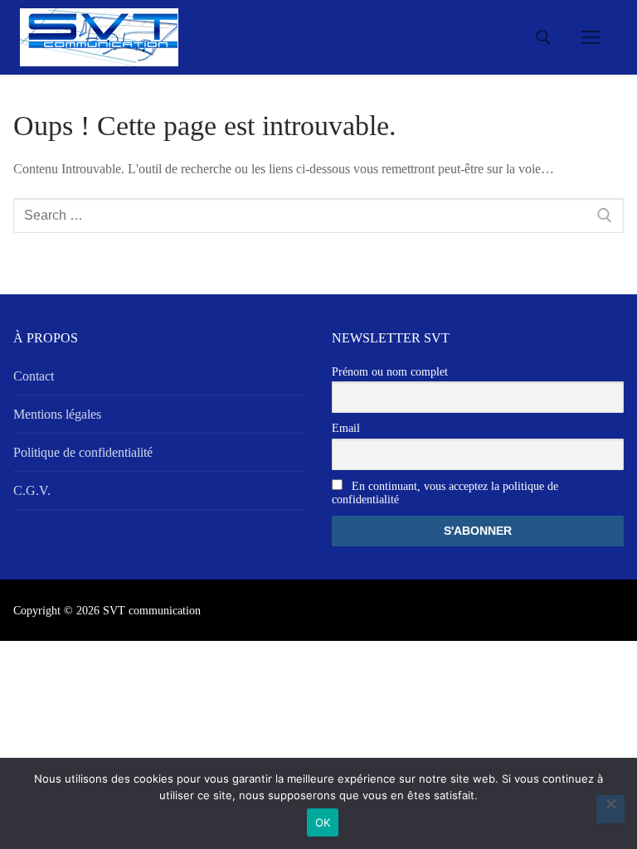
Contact (33, 376)
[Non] (610, 809)
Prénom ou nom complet (390, 372)
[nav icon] (590, 37)
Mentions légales (57, 414)
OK (323, 822)
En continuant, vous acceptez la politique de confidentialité (445, 493)
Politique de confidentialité (83, 452)
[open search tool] (543, 37)
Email (346, 428)
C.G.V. (32, 490)
